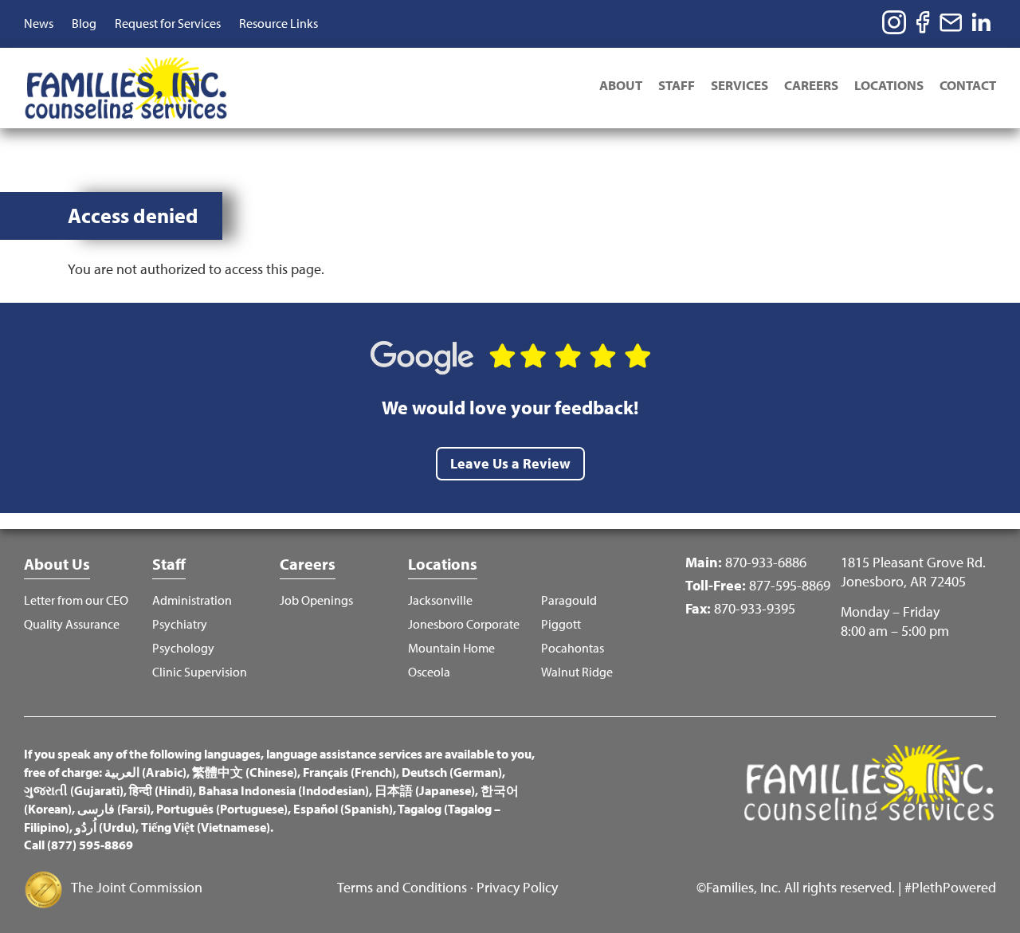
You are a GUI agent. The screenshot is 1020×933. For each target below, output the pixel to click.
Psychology (183, 648)
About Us (57, 564)
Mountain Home (451, 648)
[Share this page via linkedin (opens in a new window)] (984, 22)
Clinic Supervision (199, 672)
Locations (889, 84)
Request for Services (168, 23)
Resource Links (278, 23)
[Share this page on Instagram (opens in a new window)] (894, 22)
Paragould (569, 600)
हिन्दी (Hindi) (161, 790)
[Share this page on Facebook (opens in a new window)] (923, 22)
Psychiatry (179, 624)
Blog (84, 23)
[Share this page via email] (951, 22)
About (620, 84)
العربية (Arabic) (145, 772)
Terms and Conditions (402, 887)
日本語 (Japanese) (425, 790)
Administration (192, 600)
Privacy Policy (517, 887)
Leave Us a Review (510, 463)
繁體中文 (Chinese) (244, 772)
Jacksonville (440, 600)
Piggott (561, 624)
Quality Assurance (72, 624)
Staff (676, 84)
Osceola (429, 672)
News (38, 23)
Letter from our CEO (76, 600)
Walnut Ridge (577, 672)
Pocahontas (572, 648)
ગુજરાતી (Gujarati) (74, 790)
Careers (811, 84)
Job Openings (316, 600)
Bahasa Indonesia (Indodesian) (283, 790)
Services (739, 84)
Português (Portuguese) (222, 809)
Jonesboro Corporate (464, 624)
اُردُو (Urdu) (105, 827)
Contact (968, 84)
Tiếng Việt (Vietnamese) (205, 827)
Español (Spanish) (343, 809)
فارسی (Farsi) (114, 809)
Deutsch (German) (452, 772)
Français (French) (349, 772)
